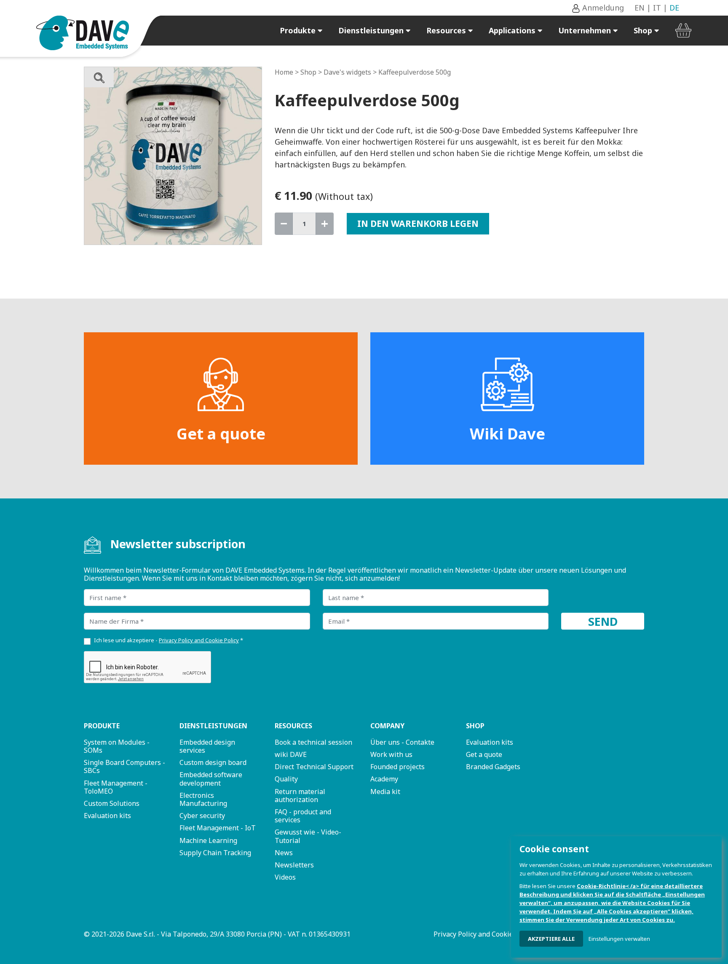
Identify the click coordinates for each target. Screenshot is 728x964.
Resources (447, 30)
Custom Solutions (111, 803)
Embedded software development (210, 778)
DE (674, 8)
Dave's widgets (347, 72)
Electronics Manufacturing (203, 799)
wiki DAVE (291, 754)
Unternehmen (585, 30)
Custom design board (212, 762)
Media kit (385, 791)
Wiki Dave (507, 433)
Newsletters (294, 865)
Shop (644, 30)
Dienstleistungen (372, 30)
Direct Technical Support (314, 766)
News (284, 852)
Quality (286, 779)
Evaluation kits (107, 815)
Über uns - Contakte (402, 742)
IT (657, 8)
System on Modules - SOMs (117, 746)
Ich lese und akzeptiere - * (168, 640)
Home (284, 72)
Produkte (299, 30)
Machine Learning (208, 840)
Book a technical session (313, 742)
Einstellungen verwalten (619, 938)
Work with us (391, 754)
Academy (384, 779)
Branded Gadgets (493, 766)
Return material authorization (300, 795)
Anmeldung (602, 8)
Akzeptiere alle (551, 938)
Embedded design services (207, 746)
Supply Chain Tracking (215, 852)
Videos (285, 877)
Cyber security (202, 815)
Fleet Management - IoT (217, 827)
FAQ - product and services (303, 815)
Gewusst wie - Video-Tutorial (308, 836)
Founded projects (397, 766)
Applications (513, 30)
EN (639, 8)
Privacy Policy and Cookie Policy (483, 934)
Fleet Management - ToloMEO (115, 787)
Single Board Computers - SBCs (124, 766)
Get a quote (221, 433)
